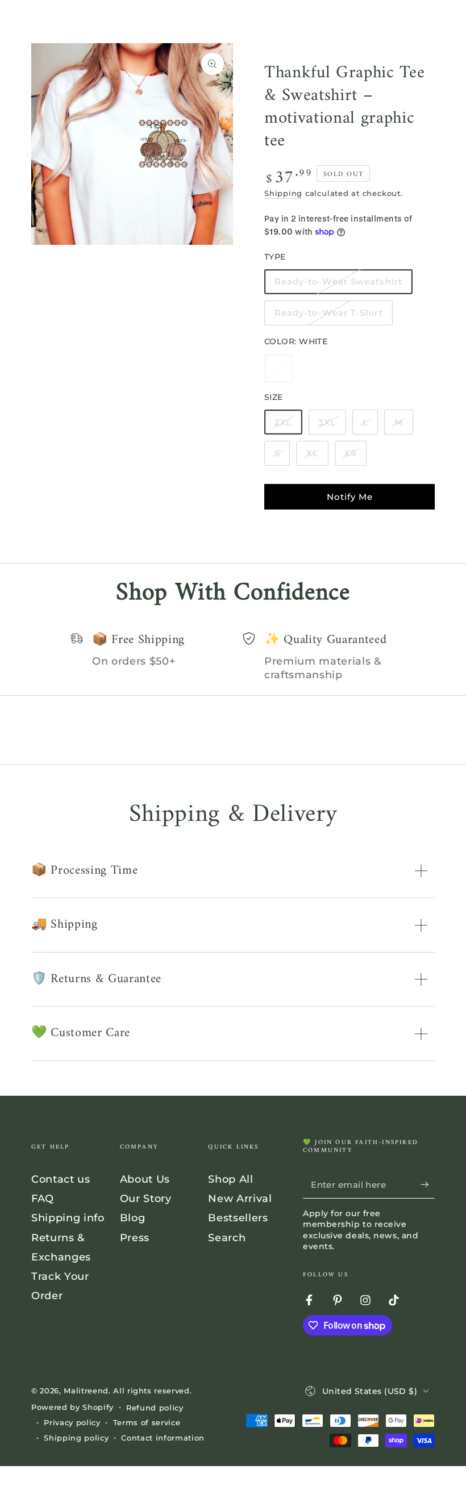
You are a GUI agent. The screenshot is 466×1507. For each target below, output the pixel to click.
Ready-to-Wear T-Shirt (328, 316)
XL (317, 457)
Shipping (283, 193)
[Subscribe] (428, 1184)
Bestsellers (238, 1218)
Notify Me (350, 496)
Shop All (230, 1179)
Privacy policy (72, 1422)
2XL (288, 426)
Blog (132, 1218)
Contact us (60, 1179)
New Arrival (240, 1198)
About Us (145, 1179)
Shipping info (68, 1218)
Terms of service (147, 1422)
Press (134, 1237)
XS (355, 457)
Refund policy (155, 1407)
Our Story (146, 1198)
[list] (233, 657)
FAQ (42, 1198)
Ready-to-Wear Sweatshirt (338, 285)
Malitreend (86, 1390)
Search (227, 1237)
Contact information (163, 1437)
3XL (332, 426)
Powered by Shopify (72, 1407)
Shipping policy (76, 1437)
